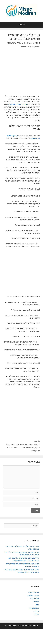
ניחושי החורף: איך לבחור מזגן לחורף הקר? (21, 444)
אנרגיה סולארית (33, 595)
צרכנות (36, 611)
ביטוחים (36, 602)
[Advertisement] (21, 73)
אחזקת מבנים (33, 592)
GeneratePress (10, 626)
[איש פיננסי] (21, 11)
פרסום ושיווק (34, 608)
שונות (35, 441)
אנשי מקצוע (34, 598)
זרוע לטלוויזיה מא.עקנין (17, 104)
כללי (37, 605)
